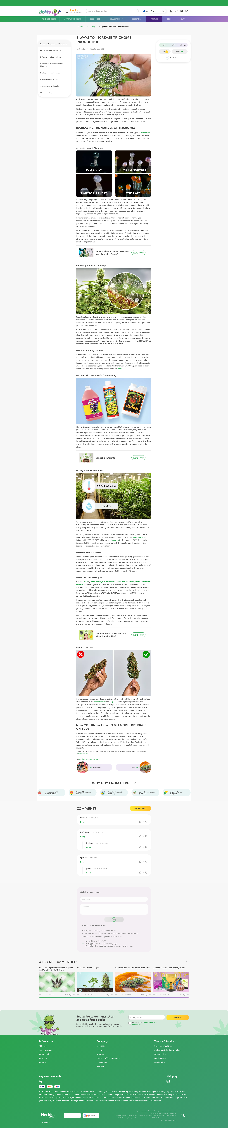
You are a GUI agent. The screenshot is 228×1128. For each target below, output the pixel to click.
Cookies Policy (160, 1058)
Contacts (100, 1050)
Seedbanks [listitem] (136, 19)
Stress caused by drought (49, 86)
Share (178, 51)
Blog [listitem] (169, 19)
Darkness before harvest (49, 79)
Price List (43, 1058)
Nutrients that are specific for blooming (51, 65)
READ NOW (138, 252)
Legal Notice (159, 1062)
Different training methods (50, 57)
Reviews (100, 1054)
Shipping (43, 1046)
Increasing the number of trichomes (53, 44)
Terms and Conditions (163, 1046)
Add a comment (140, 808)
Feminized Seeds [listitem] (49, 19)
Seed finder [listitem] (95, 19)
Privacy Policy (160, 1054)
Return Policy (44, 1054)
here (120, 368)
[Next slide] (186, 961)
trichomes (145, 132)
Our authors (102, 1062)
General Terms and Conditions (144, 1023)
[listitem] (172, 11)
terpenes (113, 701)
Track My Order (45, 1050)
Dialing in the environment (50, 73)
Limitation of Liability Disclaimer (167, 1050)
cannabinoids (100, 701)
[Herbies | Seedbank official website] (50, 12)
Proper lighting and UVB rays (51, 50)
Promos (42, 1062)
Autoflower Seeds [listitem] (72, 19)
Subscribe (177, 1017)
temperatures (139, 537)
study (85, 581)
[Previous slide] (181, 961)
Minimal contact (46, 93)
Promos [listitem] (154, 19)
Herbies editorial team (88, 759)
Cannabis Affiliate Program (108, 1058)
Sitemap (100, 1066)
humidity (115, 540)
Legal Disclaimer (83, 753)
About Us (100, 1046)
